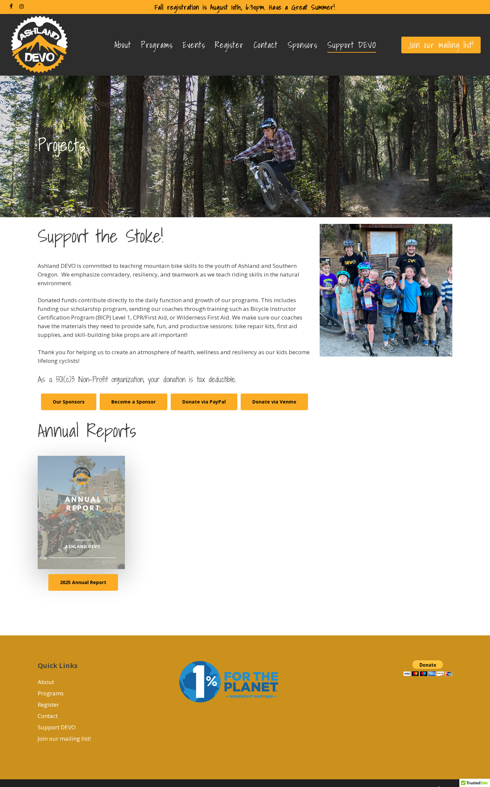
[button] (68, 402)
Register (48, 704)
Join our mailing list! (64, 738)
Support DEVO (57, 727)
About (46, 682)
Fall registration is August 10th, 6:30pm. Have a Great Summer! (245, 7)
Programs (51, 693)
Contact (48, 716)
